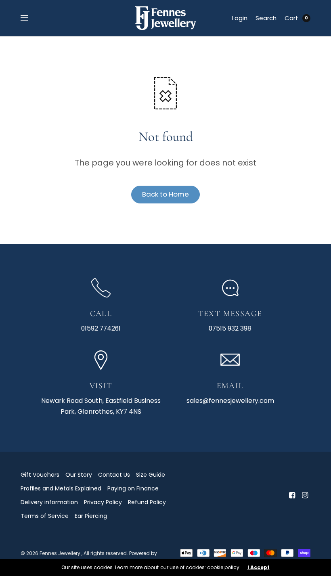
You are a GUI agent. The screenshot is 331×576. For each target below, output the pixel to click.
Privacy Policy (103, 502)
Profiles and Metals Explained (61, 488)
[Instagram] (304, 495)
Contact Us (114, 475)
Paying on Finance (133, 488)
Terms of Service (45, 516)
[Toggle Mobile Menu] (29, 18)
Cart (291, 18)
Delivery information (49, 502)
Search (266, 18)
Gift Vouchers (40, 475)
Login (239, 18)
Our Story (78, 475)
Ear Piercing (91, 516)
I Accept (258, 567)
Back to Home (165, 194)
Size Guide (150, 475)
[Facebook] (291, 495)
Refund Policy (147, 502)
